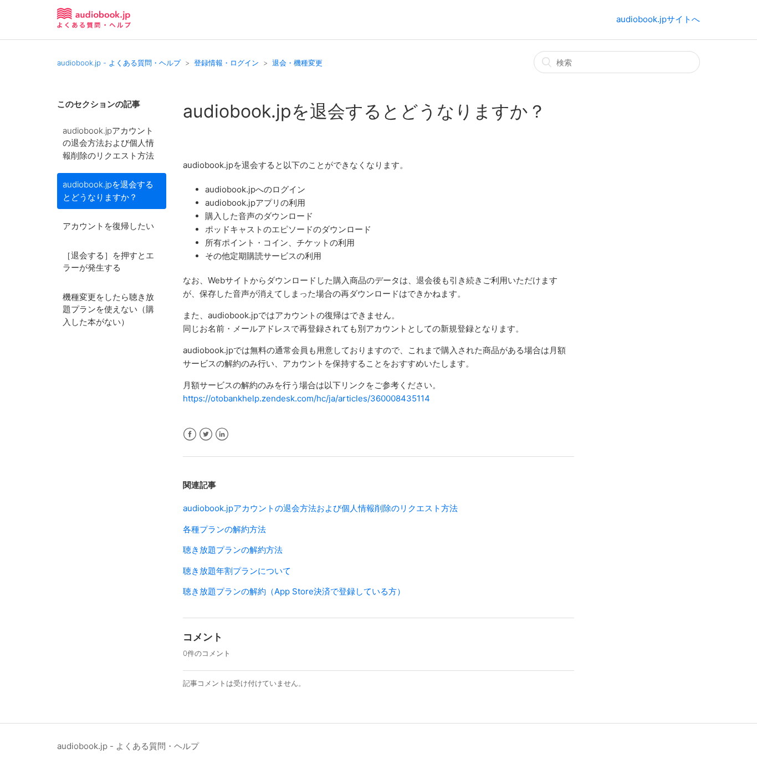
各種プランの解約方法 (224, 529)
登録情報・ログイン (226, 62)
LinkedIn (222, 434)
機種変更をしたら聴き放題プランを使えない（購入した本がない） (108, 309)
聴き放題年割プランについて (237, 571)
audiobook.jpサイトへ (658, 19)
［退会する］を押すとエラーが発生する (108, 261)
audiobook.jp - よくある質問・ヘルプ (119, 62)
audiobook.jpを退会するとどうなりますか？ (108, 190)
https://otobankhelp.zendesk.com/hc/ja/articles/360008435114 (306, 398)
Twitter (206, 434)
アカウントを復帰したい (108, 226)
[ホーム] (94, 25)
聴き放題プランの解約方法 (233, 549)
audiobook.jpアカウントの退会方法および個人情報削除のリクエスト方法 (108, 143)
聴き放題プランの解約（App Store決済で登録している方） (294, 591)
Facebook (190, 434)
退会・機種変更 (297, 62)
